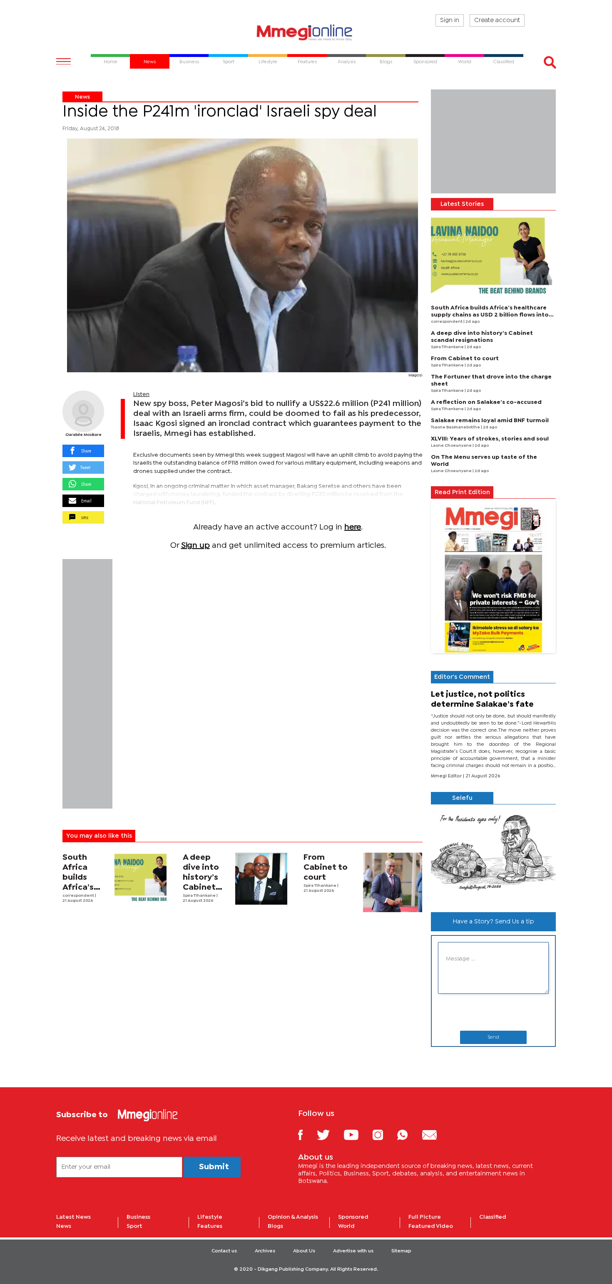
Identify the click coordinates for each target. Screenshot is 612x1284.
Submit (214, 1166)
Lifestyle (209, 1217)
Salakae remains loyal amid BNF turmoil (490, 420)
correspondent (78, 896)
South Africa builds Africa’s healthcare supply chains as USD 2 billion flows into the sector (490, 314)
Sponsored (353, 1217)
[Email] (436, 1134)
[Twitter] (329, 1134)
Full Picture (424, 1217)
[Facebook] (307, 1134)
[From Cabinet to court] (393, 882)
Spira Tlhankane (199, 896)
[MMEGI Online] (305, 32)
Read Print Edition (462, 492)
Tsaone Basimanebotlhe (456, 427)
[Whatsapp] (408, 1134)
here (352, 527)
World (346, 1226)
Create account (497, 20)
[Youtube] (357, 1134)
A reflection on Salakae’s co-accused (486, 402)
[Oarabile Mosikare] (83, 411)
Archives (265, 1251)
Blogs (275, 1226)
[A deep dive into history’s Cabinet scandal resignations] (261, 879)
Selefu (462, 798)
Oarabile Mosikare (83, 435)
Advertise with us (353, 1251)
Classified (492, 1217)
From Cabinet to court (326, 867)
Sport (134, 1226)
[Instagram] (384, 1134)
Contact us (224, 1251)
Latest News (73, 1217)
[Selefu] (493, 855)
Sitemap (401, 1251)
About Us (304, 1251)
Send (493, 1037)
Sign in (449, 20)
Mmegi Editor (447, 776)
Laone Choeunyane (452, 446)
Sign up (195, 545)
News (82, 96)
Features (209, 1226)
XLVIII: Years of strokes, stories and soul (490, 438)
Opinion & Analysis (293, 1217)
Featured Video (430, 1226)
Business (138, 1217)
